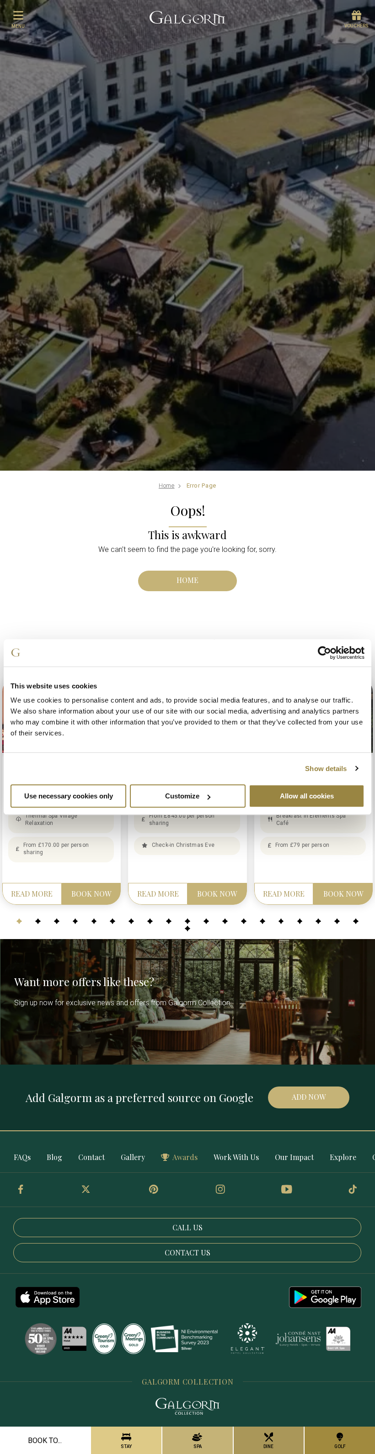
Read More (32, 893)
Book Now (91, 893)
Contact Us (187, 1252)
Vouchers (356, 25)
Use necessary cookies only (68, 796)
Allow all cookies (307, 796)
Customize (182, 796)
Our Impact (294, 1157)
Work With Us (236, 1157)
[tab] (19, 921)
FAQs (22, 1157)
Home (167, 485)
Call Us (187, 1227)
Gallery (133, 1157)
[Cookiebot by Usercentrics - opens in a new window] (324, 653)
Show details (326, 768)
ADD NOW (309, 1097)
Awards (185, 1157)
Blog (54, 1157)
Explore (343, 1157)
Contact (91, 1157)
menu (18, 26)
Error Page (202, 485)
